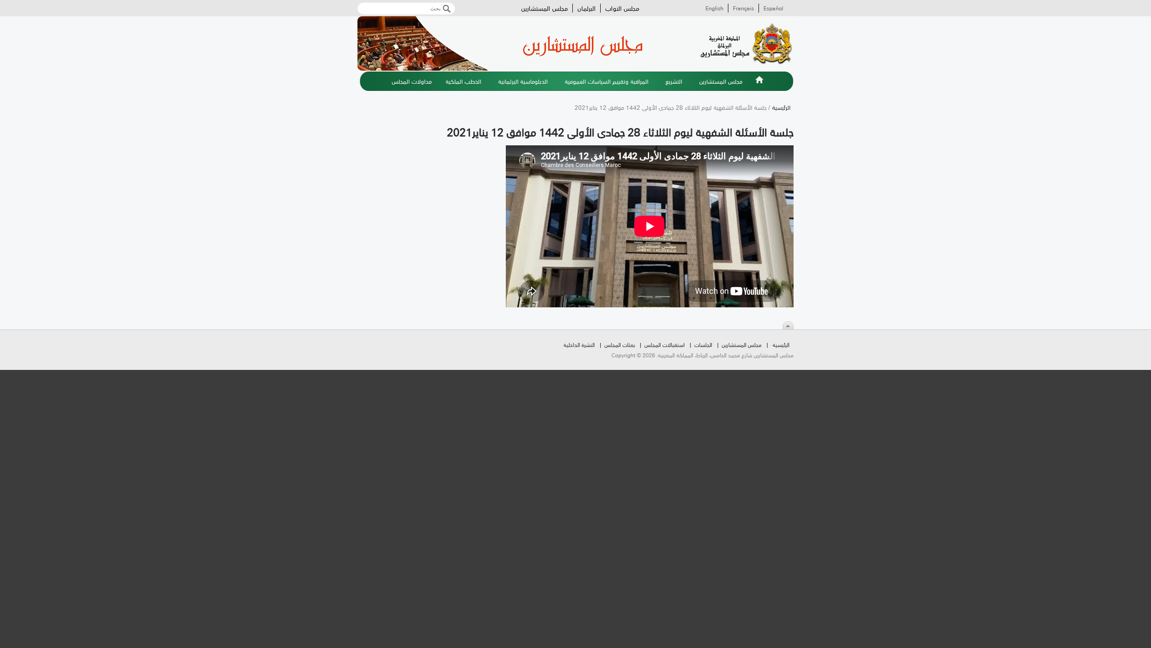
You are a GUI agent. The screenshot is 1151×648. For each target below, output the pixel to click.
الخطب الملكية (463, 81)
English (714, 8)
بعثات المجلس (619, 344)
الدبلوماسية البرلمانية (523, 81)
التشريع (673, 81)
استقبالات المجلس (664, 344)
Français (743, 8)
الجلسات (703, 344)
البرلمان (586, 8)
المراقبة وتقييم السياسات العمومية (606, 81)
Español (773, 8)
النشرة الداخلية (579, 344)
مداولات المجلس (412, 81)
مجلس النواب (622, 8)
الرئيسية (759, 85)
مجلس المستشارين (544, 8)
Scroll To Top (788, 325)
